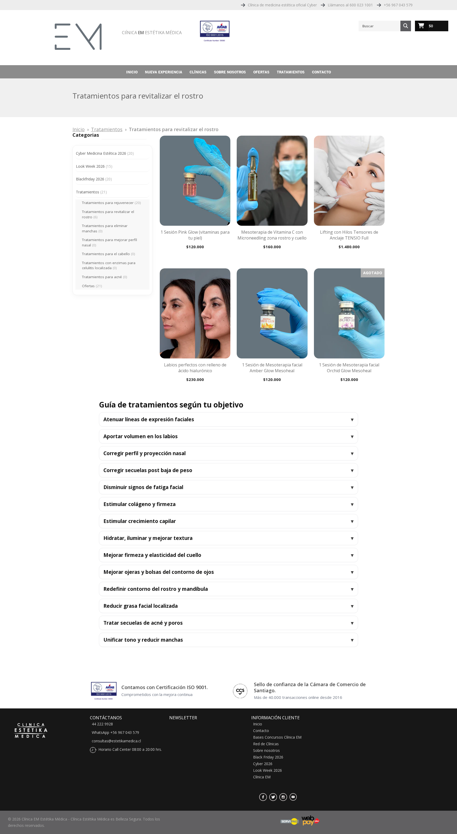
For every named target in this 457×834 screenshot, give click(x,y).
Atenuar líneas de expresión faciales (148, 419)
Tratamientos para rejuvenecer (111, 202)
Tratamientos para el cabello (108, 253)
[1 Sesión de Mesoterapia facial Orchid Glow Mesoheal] (349, 313)
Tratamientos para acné (104, 276)
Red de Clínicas (266, 744)
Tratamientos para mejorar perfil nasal (109, 242)
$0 (431, 25)
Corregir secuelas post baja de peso (147, 470)
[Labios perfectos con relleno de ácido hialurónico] (195, 313)
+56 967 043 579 (398, 4)
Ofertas (261, 72)
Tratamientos (291, 72)
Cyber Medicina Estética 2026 (105, 153)
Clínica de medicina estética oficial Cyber (282, 4)
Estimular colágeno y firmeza (139, 504)
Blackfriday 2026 (94, 178)
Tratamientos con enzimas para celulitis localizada (108, 265)
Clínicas (198, 72)
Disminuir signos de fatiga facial (143, 487)
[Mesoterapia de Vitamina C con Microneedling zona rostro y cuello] (272, 181)
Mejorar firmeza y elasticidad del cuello (152, 555)
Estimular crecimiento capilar (139, 521)
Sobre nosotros (230, 72)
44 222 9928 (102, 724)
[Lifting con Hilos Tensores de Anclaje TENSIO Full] (349, 181)
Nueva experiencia (163, 72)
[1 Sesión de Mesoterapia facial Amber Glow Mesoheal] (272, 313)
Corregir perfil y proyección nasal (144, 453)
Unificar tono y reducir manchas (143, 639)
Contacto (321, 72)
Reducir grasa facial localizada (140, 605)
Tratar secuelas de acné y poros (143, 622)
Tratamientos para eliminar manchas (104, 228)
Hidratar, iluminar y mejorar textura (148, 538)
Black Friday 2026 (268, 757)
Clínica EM (262, 777)
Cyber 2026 (262, 763)
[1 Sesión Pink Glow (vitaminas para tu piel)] (195, 181)
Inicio (132, 72)
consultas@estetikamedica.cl (116, 741)
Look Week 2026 (94, 166)
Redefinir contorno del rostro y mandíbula (155, 588)
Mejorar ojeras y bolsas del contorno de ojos (158, 572)
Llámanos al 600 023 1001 (350, 4)
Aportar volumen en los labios (140, 436)
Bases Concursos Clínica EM (277, 737)
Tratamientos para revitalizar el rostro (108, 214)
